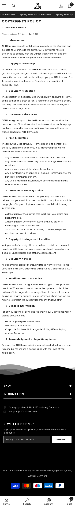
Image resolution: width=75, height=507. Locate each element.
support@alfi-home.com (26, 321)
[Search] (14, 6)
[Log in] (61, 6)
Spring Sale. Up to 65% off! (33, 14)
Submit (61, 439)
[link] (27, 501)
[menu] (4, 6)
